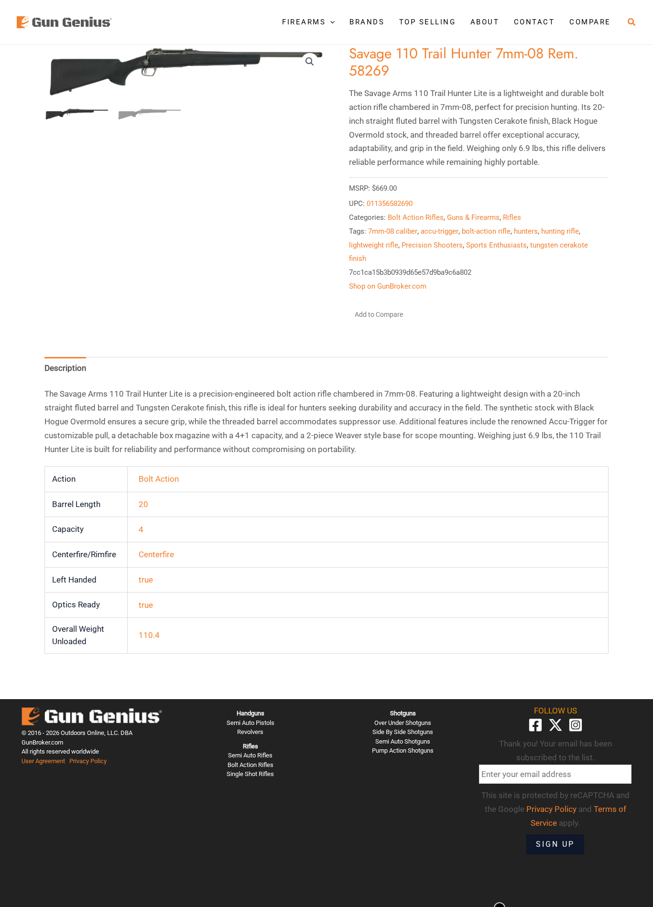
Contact (534, 22)
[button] (330, 22)
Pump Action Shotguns (403, 750)
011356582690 (390, 203)
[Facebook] (535, 725)
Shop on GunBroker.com (387, 286)
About (485, 22)
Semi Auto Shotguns (402, 741)
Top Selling (427, 22)
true (146, 579)
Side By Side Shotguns (402, 731)
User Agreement (43, 761)
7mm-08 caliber (392, 231)
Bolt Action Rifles (416, 217)
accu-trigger (439, 231)
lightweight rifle (373, 245)
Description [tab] (65, 368)
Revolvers (250, 731)
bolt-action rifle (486, 231)
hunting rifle (560, 231)
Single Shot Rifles (250, 773)
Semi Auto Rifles (250, 755)
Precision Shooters (432, 245)
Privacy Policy (88, 761)
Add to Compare (379, 314)
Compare (590, 22)
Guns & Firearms (473, 217)
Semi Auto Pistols (250, 722)
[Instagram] (575, 725)
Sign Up (555, 844)
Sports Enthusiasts (496, 245)
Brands (366, 22)
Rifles (512, 217)
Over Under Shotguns (402, 722)
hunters (526, 231)
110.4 (149, 635)
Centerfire (156, 554)
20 (143, 504)
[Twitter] (555, 725)
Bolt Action (159, 479)
